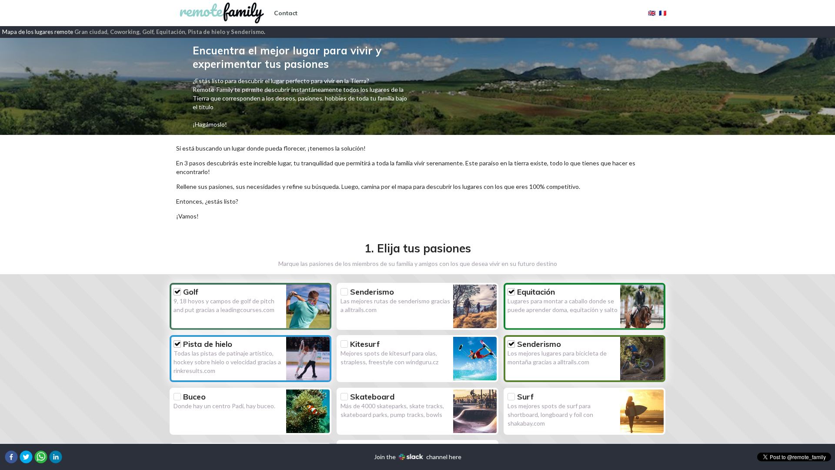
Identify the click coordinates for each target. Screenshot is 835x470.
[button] (11, 456)
